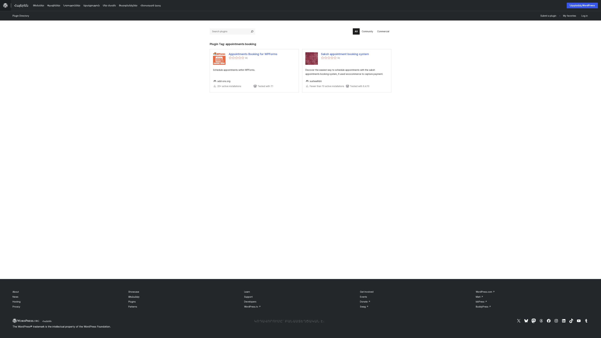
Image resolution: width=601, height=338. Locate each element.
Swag (364, 306)
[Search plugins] (252, 31)
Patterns (132, 306)
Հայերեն (46, 321)
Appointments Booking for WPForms (253, 54)
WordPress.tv (252, 306)
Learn (247, 291)
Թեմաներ (133, 296)
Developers (250, 301)
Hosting (17, 301)
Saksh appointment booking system (345, 54)
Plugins (132, 301)
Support (248, 296)
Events (363, 296)
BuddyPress (483, 306)
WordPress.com (485, 291)
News (15, 296)
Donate (365, 301)
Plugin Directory (21, 15)
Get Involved (366, 291)
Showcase (133, 291)
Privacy (16, 306)
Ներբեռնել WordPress (582, 5)
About (16, 291)
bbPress (481, 301)
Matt (479, 296)
